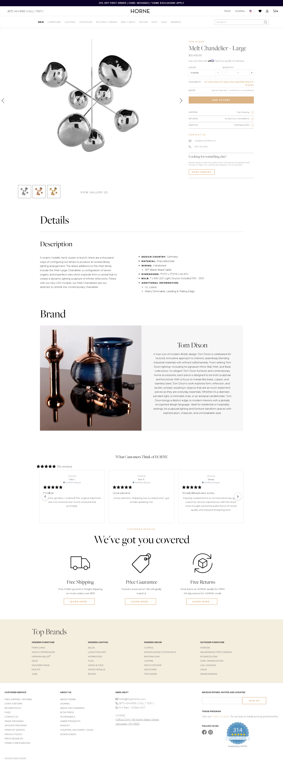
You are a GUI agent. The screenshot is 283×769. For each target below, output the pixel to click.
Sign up (254, 700)
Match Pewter (152, 665)
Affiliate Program (16, 725)
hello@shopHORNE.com (205, 141)
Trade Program (14, 721)
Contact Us (11, 717)
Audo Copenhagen (43, 652)
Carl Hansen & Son (211, 660)
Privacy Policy (13, 734)
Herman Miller (41, 656)
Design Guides (68, 734)
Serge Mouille (96, 669)
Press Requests (14, 738)
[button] (45, 496)
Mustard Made (41, 665)
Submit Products (70, 721)
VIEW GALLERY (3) (94, 192)
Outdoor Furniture (212, 642)
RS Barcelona (208, 656)
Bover (92, 674)
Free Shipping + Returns (18, 699)
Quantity (228, 67)
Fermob (205, 647)
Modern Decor (153, 642)
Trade (227, 11)
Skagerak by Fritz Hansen (216, 652)
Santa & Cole (96, 665)
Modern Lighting (98, 642)
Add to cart (221, 100)
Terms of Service (15, 730)
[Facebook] (204, 734)
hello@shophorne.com (132, 699)
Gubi (34, 674)
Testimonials (67, 717)
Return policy (13, 708)
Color (192, 67)
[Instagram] (210, 734)
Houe (203, 669)
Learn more (79, 601)
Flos (91, 660)
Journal (240, 11)
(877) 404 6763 (201, 146)
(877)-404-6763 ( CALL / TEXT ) (136, 703)
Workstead (95, 656)
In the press (67, 712)
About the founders (72, 708)
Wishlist (65, 725)
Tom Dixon (197, 42)
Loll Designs (208, 665)
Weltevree (150, 669)
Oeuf (35, 660)
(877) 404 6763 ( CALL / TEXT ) (25, 11)
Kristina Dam (152, 656)
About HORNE (68, 699)
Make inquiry (201, 172)
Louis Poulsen (97, 652)
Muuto (36, 669)
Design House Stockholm (160, 652)
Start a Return (13, 703)
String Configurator (17, 743)
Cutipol (149, 647)
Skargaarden (208, 674)
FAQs (8, 712)
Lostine (148, 660)
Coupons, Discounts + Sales (77, 730)
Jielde (91, 647)
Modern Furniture (43, 642)
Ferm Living (38, 647)
